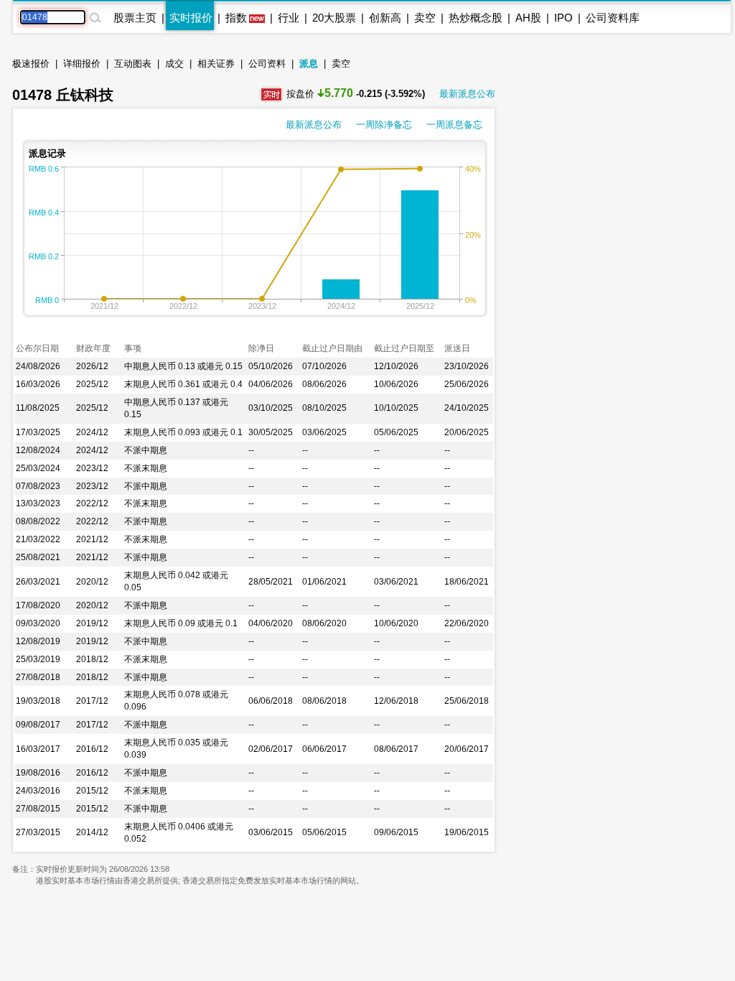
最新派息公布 (467, 93)
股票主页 (134, 17)
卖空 (425, 17)
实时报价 (190, 17)
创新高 (385, 17)
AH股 (528, 17)
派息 (308, 63)
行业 (288, 17)
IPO (563, 17)
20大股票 (334, 17)
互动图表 (132, 63)
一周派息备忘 (454, 124)
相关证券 (216, 63)
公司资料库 (613, 17)
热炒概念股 (475, 17)
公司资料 (267, 63)
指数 (236, 17)
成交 (174, 63)
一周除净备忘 (384, 124)
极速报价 (31, 63)
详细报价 (81, 63)
